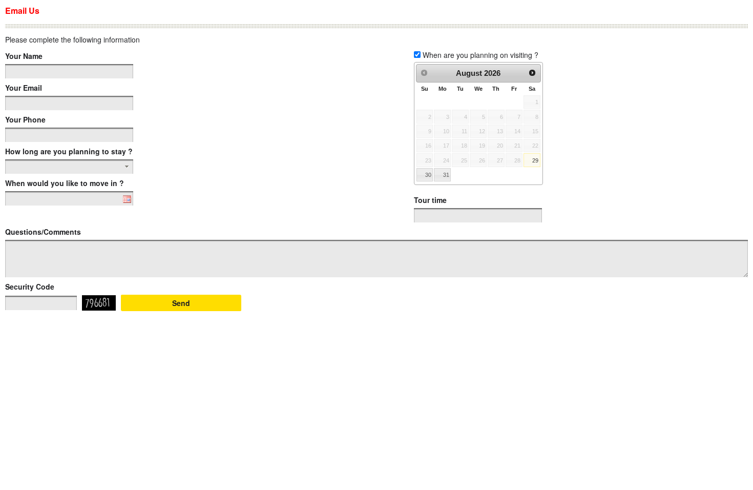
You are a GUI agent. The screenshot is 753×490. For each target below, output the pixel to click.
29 (535, 160)
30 (428, 175)
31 (446, 175)
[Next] (532, 73)
